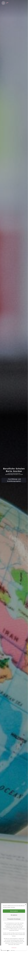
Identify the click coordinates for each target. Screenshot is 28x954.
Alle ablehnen (14, 915)
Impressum (14, 947)
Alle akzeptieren (14, 911)
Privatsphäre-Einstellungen (13, 919)
